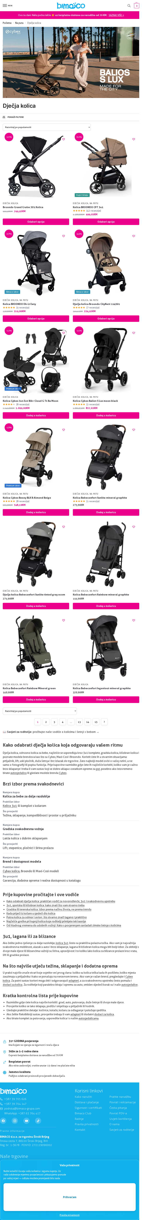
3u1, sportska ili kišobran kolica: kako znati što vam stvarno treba (45, 905)
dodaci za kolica (12, 984)
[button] (136, 5)
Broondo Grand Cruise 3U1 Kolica (23, 207)
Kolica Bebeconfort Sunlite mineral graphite (100, 497)
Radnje (79, 1118)
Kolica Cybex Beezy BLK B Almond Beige (27, 497)
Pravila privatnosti (70, 1215)
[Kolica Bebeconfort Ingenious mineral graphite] (106, 648)
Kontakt (80, 1129)
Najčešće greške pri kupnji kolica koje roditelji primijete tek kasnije (46, 921)
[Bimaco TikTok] (38, 1121)
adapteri (74, 980)
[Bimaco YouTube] (26, 1121)
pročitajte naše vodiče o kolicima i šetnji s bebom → (66, 732)
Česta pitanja (118, 1108)
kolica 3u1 (62, 943)
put (98, 769)
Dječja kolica (10, 203)
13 (79, 721)
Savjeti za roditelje (121, 1129)
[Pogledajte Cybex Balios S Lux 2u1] (71, 62)
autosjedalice (129, 984)
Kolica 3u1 (10, 806)
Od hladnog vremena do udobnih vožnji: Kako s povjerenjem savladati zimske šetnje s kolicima (63, 925)
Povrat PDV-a (118, 1113)
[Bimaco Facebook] (3, 1121)
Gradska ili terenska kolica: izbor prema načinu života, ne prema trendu (48, 909)
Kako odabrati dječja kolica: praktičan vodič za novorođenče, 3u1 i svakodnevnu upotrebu (60, 901)
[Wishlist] (63, 139)
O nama (114, 1124)
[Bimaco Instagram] (15, 1121)
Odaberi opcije (36, 221)
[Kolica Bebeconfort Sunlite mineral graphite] (106, 457)
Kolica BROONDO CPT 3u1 (88, 207)
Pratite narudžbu (120, 1096)
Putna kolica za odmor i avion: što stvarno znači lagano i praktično (46, 917)
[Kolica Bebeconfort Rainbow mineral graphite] (106, 554)
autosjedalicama (89, 1018)
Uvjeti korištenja (120, 1118)
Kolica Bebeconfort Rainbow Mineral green (29, 688)
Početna (7, 22)
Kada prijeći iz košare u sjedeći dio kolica (30, 913)
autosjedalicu (18, 773)
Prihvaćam (69, 1197)
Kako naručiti (83, 1096)
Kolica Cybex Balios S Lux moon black (95, 400)
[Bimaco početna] (13, 1091)
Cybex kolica (11, 871)
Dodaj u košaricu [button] (36, 415)
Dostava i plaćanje (87, 1102)
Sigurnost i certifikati (88, 1108)
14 (87, 721)
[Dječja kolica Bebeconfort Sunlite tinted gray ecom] (36, 554)
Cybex (62, 773)
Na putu (19, 22)
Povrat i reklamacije (122, 1102)
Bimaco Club (83, 1113)
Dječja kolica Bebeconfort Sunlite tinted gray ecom (34, 594)
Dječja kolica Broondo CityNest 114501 (96, 303)
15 (95, 721)
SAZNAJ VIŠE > (116, 15)
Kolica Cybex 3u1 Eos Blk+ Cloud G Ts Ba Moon (30, 400)
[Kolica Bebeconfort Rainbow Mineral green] (36, 648)
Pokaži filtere (16, 117)
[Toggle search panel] (129, 5)
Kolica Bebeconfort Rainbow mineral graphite (101, 594)
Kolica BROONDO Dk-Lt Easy (19, 303)
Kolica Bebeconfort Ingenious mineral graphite (102, 688)
